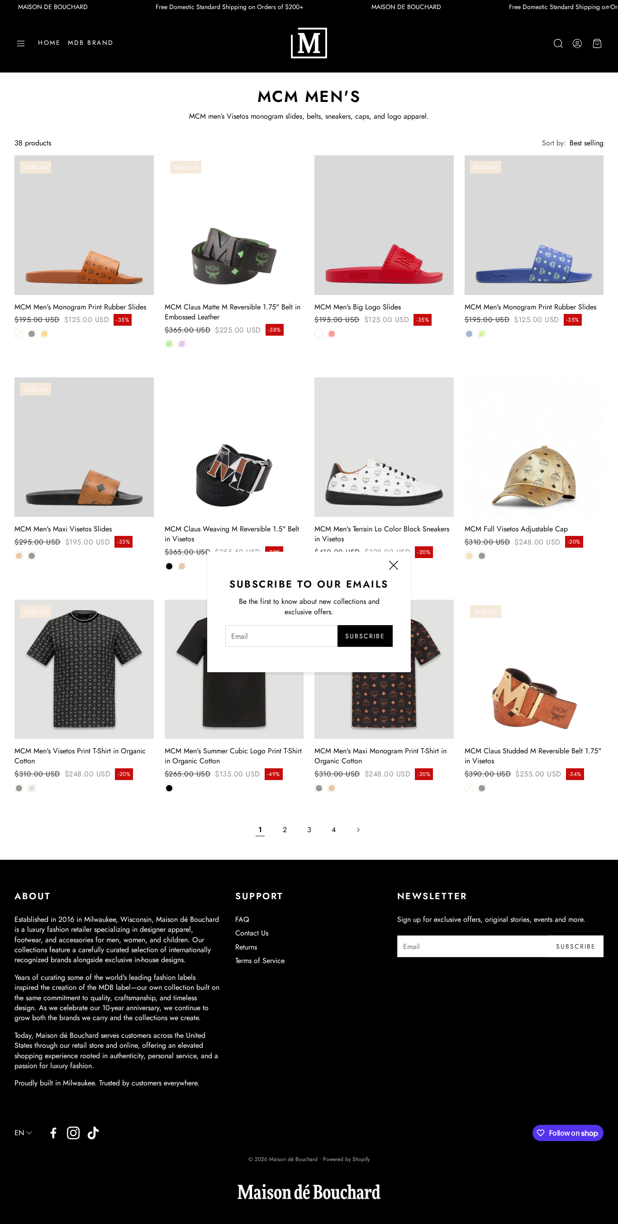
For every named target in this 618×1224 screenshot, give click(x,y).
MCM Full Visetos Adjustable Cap (516, 529)
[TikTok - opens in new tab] (93, 1133)
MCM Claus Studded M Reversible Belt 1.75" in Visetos (533, 756)
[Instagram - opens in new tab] (73, 1133)
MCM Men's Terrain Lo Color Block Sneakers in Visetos (381, 534)
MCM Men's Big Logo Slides (357, 307)
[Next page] (358, 830)
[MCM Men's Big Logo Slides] (384, 225)
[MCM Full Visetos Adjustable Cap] (534, 447)
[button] (20, 43)
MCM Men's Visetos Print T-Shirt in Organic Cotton (80, 756)
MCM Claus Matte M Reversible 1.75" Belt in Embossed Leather (232, 312)
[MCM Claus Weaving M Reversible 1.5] (234, 447)
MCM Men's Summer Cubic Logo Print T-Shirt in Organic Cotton (233, 756)
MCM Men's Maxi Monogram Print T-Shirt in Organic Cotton (380, 756)
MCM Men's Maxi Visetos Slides (63, 529)
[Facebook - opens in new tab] (53, 1133)
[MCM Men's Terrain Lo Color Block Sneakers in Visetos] (384, 447)
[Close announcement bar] (609, 7)
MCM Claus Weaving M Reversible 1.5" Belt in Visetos (232, 534)
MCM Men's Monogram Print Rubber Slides (80, 307)
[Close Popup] (393, 566)
